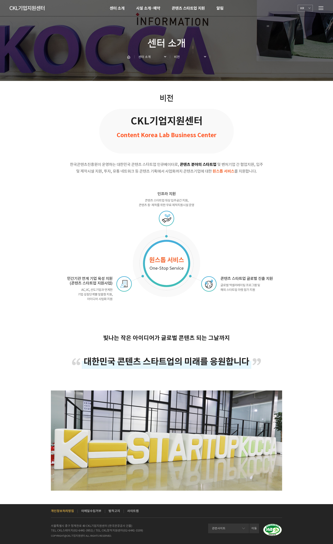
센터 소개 (117, 8)
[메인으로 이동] (27, 8)
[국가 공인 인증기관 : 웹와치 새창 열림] (272, 530)
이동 (254, 528)
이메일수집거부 (91, 511)
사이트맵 (133, 511)
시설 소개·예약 (148, 8)
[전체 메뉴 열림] (321, 8)
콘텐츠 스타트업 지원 (188, 8)
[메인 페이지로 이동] (129, 57)
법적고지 (114, 511)
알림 (219, 8)
